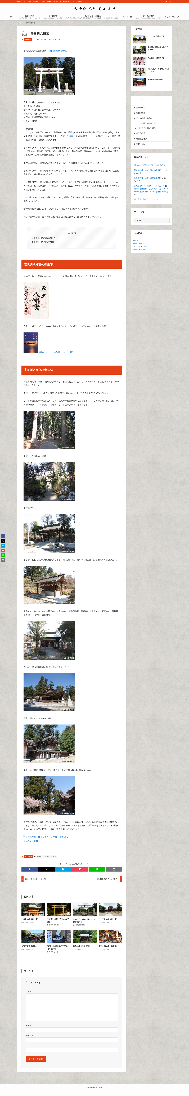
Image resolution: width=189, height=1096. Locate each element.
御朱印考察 (140, 108)
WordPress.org (139, 249)
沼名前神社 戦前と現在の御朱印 (147, 170)
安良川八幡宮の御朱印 (46, 238)
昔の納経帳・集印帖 (144, 118)
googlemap (61, 51)
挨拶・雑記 (140, 144)
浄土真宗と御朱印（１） (144, 199)
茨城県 (46, 856)
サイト (28, 1046)
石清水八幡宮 (67, 136)
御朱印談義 (140, 113)
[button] (29, 869)
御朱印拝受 (27, 39)
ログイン (136, 241)
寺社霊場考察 (141, 139)
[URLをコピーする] (114, 869)
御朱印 (39, 856)
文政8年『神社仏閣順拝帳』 (147, 128)
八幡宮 (53, 856)
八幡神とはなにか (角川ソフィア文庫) (55, 352)
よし (158, 199)
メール (29, 1035)
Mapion (51, 51)
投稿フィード (138, 243)
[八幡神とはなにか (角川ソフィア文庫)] (31, 352)
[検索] (170, 1)
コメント (30, 991)
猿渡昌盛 (159, 165)
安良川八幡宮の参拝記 (46, 242)
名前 (28, 1025)
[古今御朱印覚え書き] (94, 8)
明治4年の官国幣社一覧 (143, 165)
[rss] (166, 1)
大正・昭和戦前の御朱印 (146, 123)
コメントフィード (140, 246)
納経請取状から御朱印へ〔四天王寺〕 (149, 186)
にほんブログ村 (31, 841)
